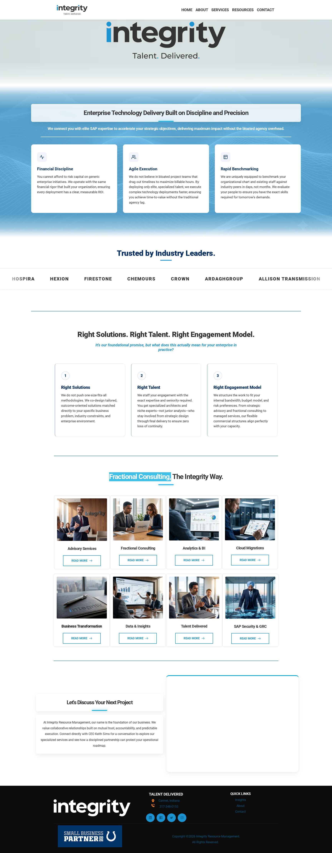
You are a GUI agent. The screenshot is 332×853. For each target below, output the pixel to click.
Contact (240, 811)
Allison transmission (255, 279)
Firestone (63, 279)
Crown (145, 279)
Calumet (313, 279)
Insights (240, 800)
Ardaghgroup (189, 279)
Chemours (106, 279)
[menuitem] (186, 10)
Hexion (24, 279)
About (241, 806)
